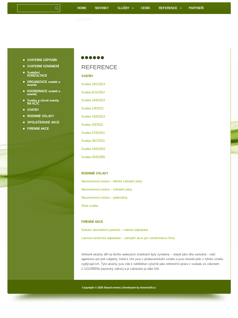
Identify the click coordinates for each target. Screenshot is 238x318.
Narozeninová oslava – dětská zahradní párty (111, 181)
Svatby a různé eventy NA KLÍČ (43, 102)
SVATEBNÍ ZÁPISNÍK (42, 59)
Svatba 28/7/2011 (93, 140)
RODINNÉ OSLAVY (40, 116)
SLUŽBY (121, 8)
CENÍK (145, 8)
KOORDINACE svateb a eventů (43, 93)
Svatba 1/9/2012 (92, 108)
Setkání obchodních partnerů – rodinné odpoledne (114, 230)
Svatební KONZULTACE (37, 74)
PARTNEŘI (196, 8)
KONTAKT (84, 19)
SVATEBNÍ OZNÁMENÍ (43, 66)
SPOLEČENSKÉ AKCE (43, 122)
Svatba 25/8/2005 (93, 157)
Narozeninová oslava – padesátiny (104, 197)
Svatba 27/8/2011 (93, 133)
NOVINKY (102, 8)
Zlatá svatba (89, 205)
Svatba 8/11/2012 (93, 92)
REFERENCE (166, 8)
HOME (81, 8)
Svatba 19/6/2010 (93, 149)
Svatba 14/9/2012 (93, 100)
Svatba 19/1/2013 (93, 84)
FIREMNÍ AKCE (38, 128)
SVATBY (33, 109)
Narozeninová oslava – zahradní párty (106, 189)
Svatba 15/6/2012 (93, 116)
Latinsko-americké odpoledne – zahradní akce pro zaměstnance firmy (128, 238)
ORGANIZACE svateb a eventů (43, 83)
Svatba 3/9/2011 (92, 124)
